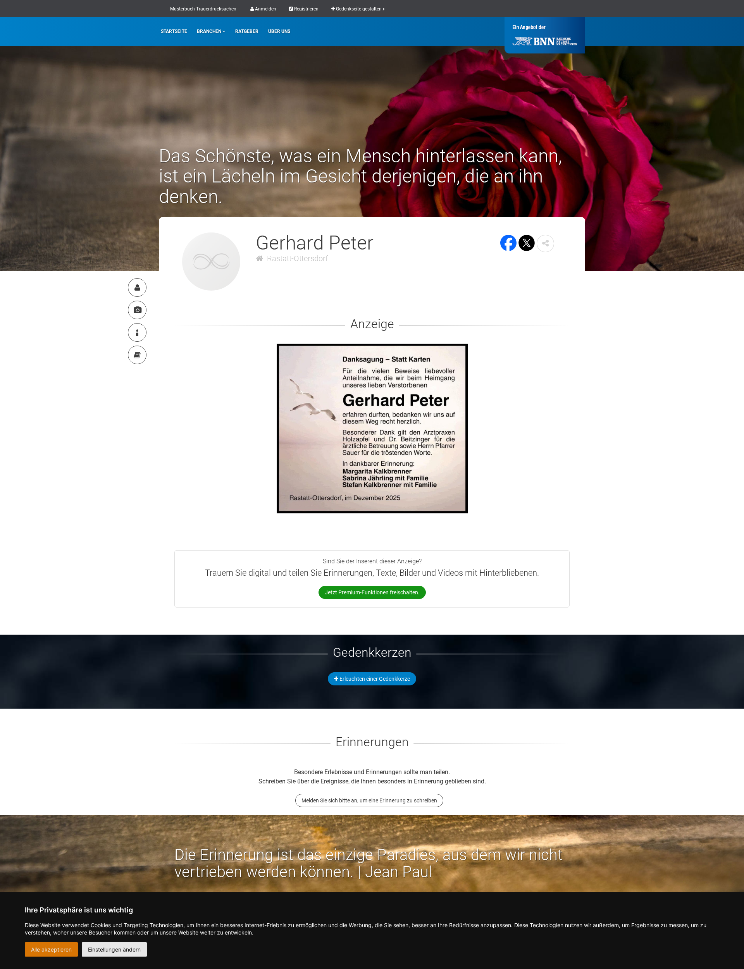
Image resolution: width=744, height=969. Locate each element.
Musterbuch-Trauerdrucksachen (203, 9)
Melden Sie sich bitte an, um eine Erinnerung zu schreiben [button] (369, 800)
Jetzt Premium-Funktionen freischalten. (372, 592)
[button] (545, 243)
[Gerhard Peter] (137, 287)
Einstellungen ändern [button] (114, 949)
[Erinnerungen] (137, 355)
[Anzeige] (137, 310)
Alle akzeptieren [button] (51, 949)
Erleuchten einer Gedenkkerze (374, 679)
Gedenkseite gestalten (359, 9)
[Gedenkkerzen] (137, 332)
